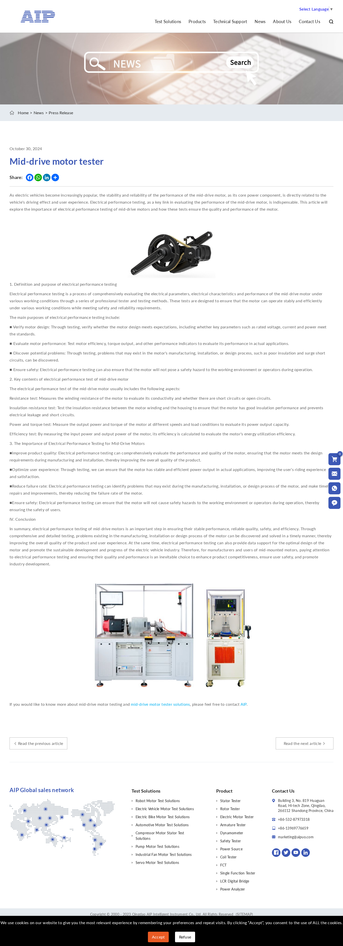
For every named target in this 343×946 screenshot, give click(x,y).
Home (23, 112)
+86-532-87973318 (294, 819)
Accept (158, 936)
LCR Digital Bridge (234, 881)
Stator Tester (230, 800)
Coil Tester (228, 857)
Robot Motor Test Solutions (158, 800)
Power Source (231, 849)
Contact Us (309, 21)
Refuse (185, 936)
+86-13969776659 (293, 828)
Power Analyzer (232, 889)
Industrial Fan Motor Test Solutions (164, 854)
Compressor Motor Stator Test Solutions (160, 836)
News (260, 21)
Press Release (61, 112)
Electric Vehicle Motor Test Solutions (165, 808)
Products (197, 21)
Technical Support (230, 21)
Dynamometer (231, 833)
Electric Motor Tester (237, 816)
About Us (282, 21)
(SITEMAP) (244, 914)
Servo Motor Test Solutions (157, 862)
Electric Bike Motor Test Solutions (163, 816)
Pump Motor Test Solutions (157, 846)
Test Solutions (168, 21)
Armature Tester (233, 824)
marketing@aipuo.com (296, 837)
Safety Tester (230, 841)
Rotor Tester (230, 808)
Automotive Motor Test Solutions (162, 824)
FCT (223, 865)
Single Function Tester (237, 873)
